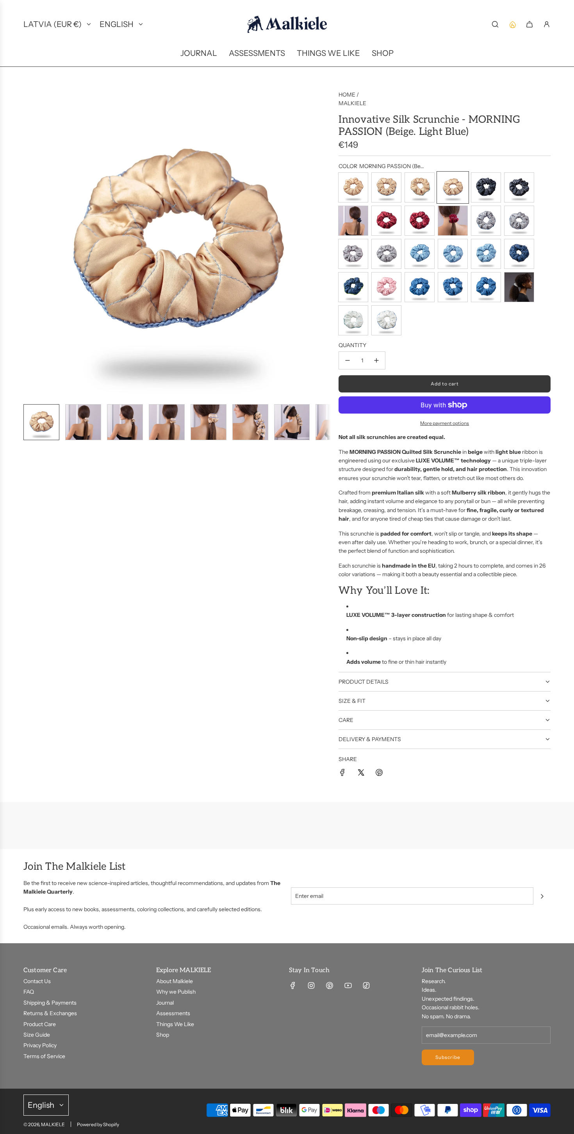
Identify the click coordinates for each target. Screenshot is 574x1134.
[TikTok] (366, 985)
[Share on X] (360, 773)
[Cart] (529, 24)
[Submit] (542, 896)
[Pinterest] (329, 985)
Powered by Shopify (98, 1124)
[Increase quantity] (376, 360)
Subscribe (447, 1057)
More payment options (444, 423)
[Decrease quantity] (347, 360)
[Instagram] (311, 985)
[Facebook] (292, 985)
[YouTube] (348, 985)
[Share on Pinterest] (379, 773)
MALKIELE (352, 103)
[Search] (495, 24)
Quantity (352, 345)
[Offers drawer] (512, 24)
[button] (29, 244)
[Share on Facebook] (342, 773)
